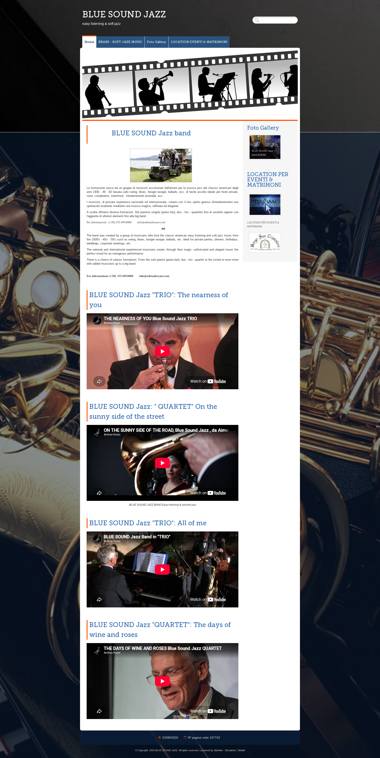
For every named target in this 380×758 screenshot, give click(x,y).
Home (89, 42)
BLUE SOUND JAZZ (124, 14)
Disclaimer (230, 750)
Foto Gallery (156, 42)
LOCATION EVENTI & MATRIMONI (199, 42)
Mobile (241, 750)
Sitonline (218, 750)
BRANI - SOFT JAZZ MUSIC (120, 42)
